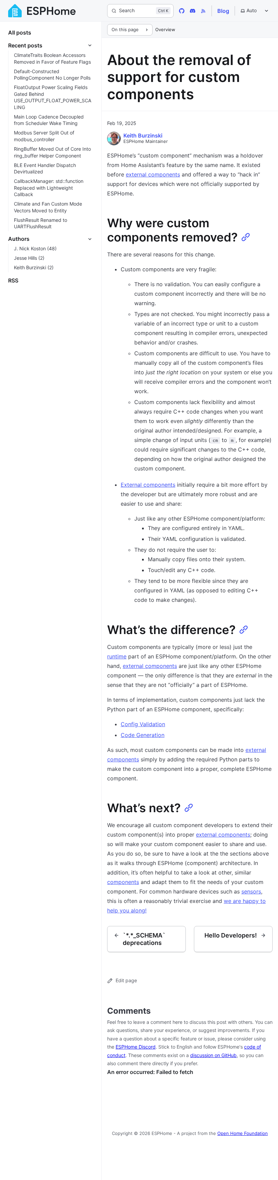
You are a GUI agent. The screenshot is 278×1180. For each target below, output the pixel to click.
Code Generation (142, 735)
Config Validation (143, 724)
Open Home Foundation (242, 1133)
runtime (116, 656)
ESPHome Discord (136, 1047)
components (123, 882)
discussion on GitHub (213, 1055)
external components (153, 174)
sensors (251, 891)
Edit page (126, 980)
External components (148, 484)
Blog (223, 10)
